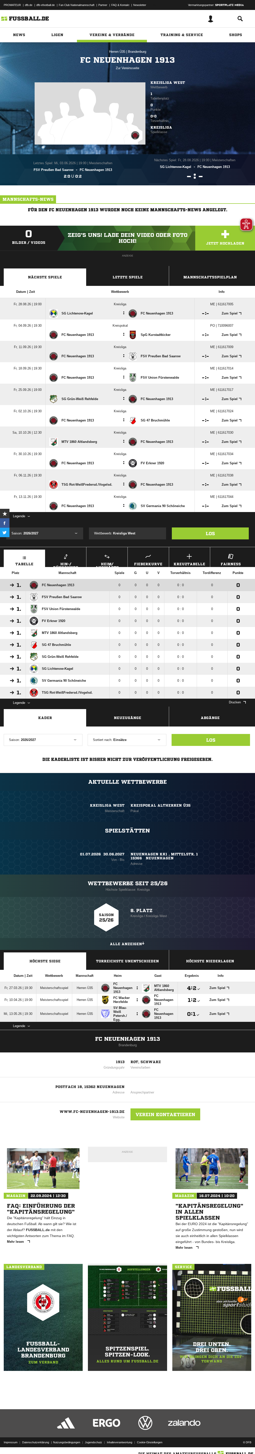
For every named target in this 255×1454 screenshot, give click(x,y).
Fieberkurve (148, 564)
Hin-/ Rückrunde (65, 564)
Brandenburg (137, 51)
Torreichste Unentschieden (127, 961)
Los (210, 533)
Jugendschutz (93, 1442)
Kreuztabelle (189, 564)
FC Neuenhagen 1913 (127, 1039)
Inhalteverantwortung (119, 1442)
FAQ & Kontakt (120, 4)
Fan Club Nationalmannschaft (76, 4)
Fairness (231, 564)
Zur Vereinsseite (127, 68)
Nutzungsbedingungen (66, 1442)
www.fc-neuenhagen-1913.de (92, 1111)
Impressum (10, 1442)
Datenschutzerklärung (35, 1442)
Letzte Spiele (128, 277)
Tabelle (24, 564)
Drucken (235, 702)
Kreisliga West (167, 82)
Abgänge (210, 718)
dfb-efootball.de (45, 4)
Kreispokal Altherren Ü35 (160, 805)
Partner (102, 4)
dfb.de (28, 4)
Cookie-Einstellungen (149, 1442)
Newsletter (139, 4)
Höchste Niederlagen (210, 961)
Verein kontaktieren (165, 1114)
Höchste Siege (45, 961)
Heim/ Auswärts (107, 564)
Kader (45, 718)
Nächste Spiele (45, 277)
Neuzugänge (127, 718)
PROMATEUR (12, 4)
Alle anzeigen (126, 944)
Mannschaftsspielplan (210, 277)
